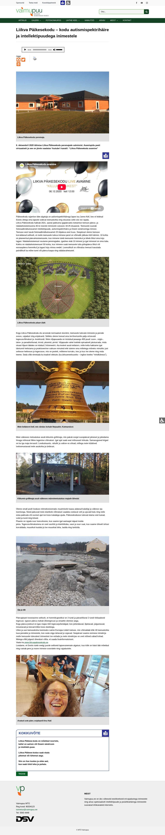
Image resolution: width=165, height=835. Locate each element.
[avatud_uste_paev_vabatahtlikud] (62, 656)
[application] (43, 49)
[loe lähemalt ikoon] (105, 153)
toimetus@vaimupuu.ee (26, 809)
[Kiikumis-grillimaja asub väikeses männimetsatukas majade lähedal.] (62, 454)
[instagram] (147, 3)
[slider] (59, 49)
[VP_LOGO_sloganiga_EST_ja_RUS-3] (32, 8)
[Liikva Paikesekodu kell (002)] (62, 362)
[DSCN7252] (62, 537)
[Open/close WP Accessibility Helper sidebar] (162, 420)
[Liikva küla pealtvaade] (62, 258)
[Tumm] (54, 49)
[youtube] (142, 3)
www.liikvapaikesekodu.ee (36, 642)
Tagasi (21, 774)
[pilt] (62, 72)
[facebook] (137, 3)
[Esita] (25, 49)
